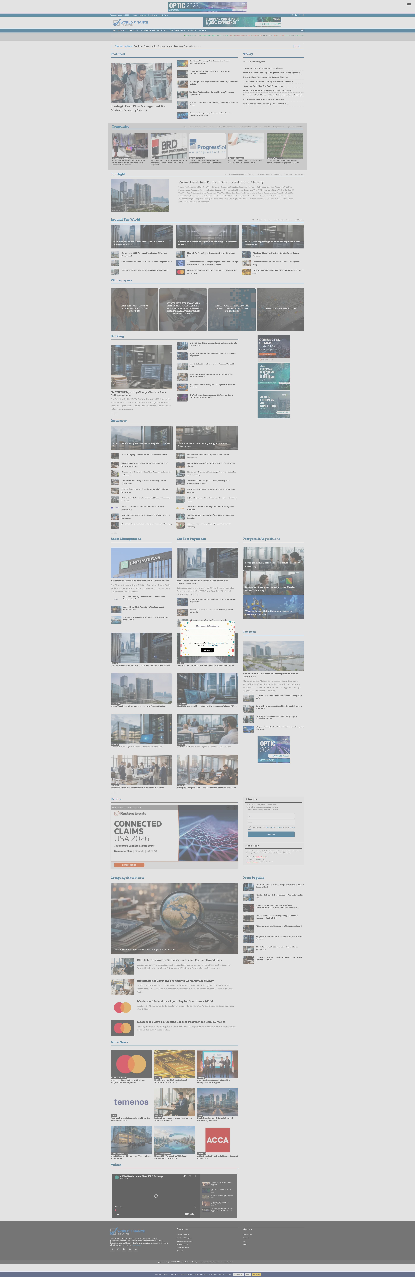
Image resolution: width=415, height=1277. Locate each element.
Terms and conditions (218, 643)
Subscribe (207, 650)
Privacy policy (211, 645)
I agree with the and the (210, 644)
